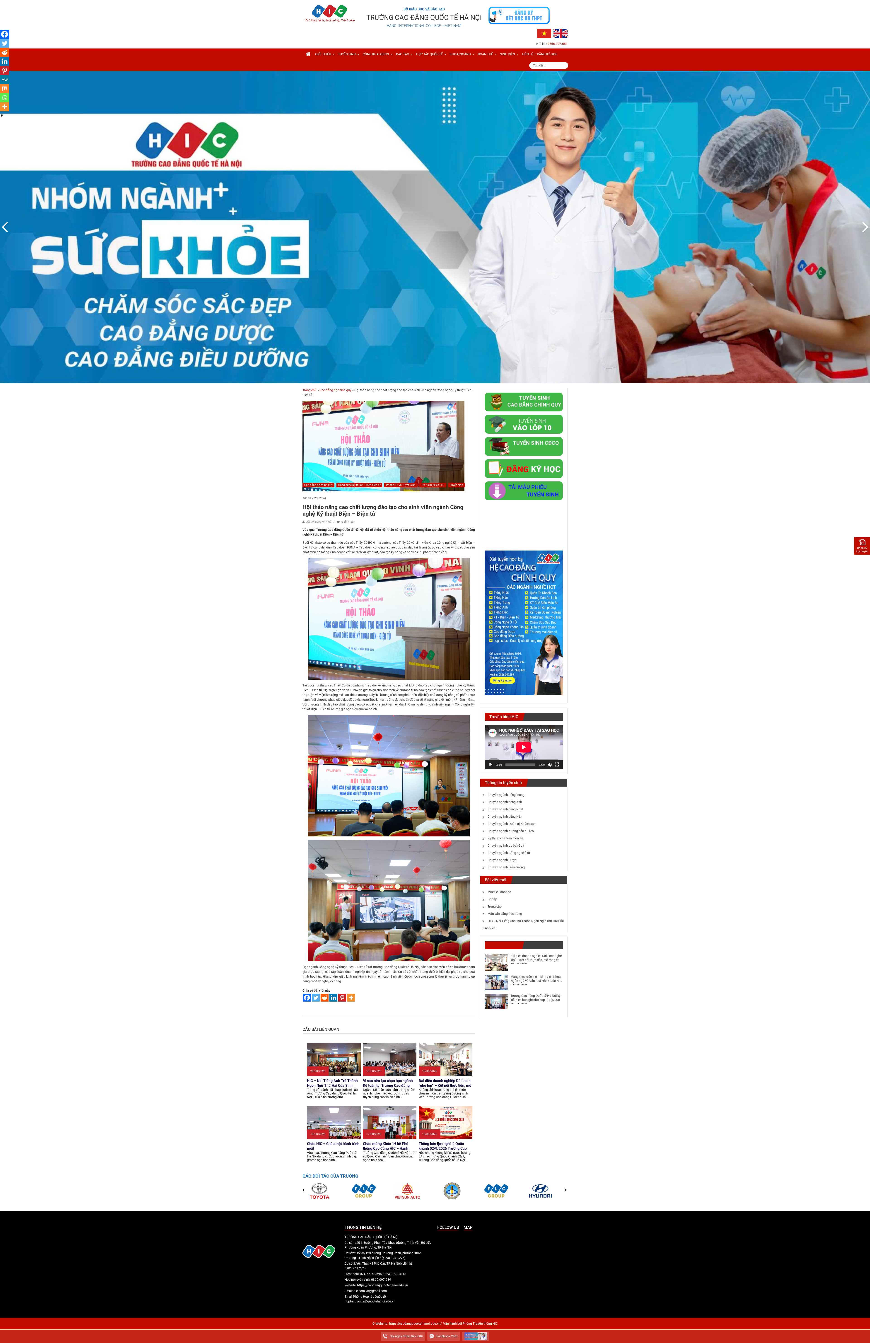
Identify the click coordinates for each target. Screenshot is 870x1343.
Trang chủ (309, 390)
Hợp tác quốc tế (429, 54)
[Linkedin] (333, 998)
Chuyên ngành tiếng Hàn (505, 816)
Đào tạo (402, 54)
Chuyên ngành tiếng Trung (506, 795)
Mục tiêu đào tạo (499, 892)
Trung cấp (495, 906)
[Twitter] (316, 998)
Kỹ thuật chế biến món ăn (505, 838)
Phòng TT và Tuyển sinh (401, 485)
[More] (351, 998)
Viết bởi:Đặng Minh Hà (318, 521)
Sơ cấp (492, 899)
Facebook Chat (447, 1336)
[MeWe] (4, 79)
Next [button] (864, 227)
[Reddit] (325, 998)
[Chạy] (490, 764)
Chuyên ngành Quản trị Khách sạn (512, 824)
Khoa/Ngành (460, 54)
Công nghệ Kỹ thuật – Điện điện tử (359, 485)
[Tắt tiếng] (549, 764)
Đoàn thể (485, 54)
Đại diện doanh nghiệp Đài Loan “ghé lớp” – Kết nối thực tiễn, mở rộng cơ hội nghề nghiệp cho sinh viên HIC (536, 960)
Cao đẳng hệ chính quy (335, 390)
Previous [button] (5, 227)
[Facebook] (307, 998)
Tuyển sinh (347, 54)
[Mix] (4, 88)
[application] (524, 747)
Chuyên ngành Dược (502, 860)
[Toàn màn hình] (557, 764)
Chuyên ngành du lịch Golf (506, 845)
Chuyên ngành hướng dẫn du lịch (511, 831)
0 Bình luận (348, 521)
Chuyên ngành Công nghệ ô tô (509, 853)
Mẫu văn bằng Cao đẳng (505, 913)
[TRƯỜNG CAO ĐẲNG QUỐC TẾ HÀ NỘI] (308, 54)
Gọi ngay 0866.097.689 (406, 1336)
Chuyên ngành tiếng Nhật (505, 809)
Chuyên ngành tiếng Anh (505, 802)
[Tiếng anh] (560, 33)
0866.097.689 (558, 44)
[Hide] (2, 115)
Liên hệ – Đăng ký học (539, 54)
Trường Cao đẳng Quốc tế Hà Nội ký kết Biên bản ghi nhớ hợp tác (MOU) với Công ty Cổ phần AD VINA (535, 1000)
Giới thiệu (323, 54)
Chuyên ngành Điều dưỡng (506, 867)
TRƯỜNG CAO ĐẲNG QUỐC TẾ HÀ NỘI (424, 18)
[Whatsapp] (4, 97)
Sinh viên (507, 54)
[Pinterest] (342, 998)
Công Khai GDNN (376, 54)
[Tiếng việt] (544, 33)
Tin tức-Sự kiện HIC (432, 485)
